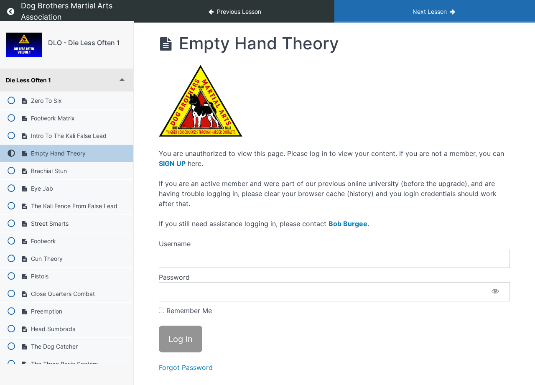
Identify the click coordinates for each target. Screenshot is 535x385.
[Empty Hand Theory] (24, 45)
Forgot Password (186, 367)
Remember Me (188, 310)
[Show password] (495, 291)
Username (175, 244)
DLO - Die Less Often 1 (84, 42)
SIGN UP (172, 163)
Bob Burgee (348, 223)
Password (174, 277)
